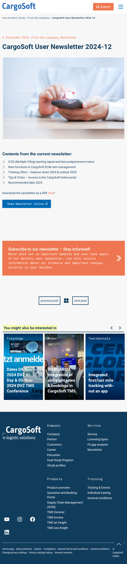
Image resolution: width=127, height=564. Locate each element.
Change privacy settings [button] (14, 552)
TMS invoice (55, 517)
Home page (8, 549)
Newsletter (94, 449)
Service (92, 434)
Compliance (49, 549)
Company (53, 434)
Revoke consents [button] (63, 552)
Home (21, 18)
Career (51, 449)
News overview (66, 300)
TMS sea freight (57, 528)
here (51, 193)
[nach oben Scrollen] (119, 544)
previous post (49, 300)
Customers (54, 444)
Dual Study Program (60, 460)
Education (53, 455)
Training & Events (98, 487)
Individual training (99, 492)
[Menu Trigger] (121, 6)
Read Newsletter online (25, 204)
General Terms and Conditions (73, 549)
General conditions (99, 498)
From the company (39, 18)
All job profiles (56, 465)
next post (80, 300)
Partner (52, 439)
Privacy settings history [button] (41, 552)
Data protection (24, 549)
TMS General (55, 512)
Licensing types (97, 439)
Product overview (58, 487)
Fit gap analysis (97, 444)
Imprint (38, 549)
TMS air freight (57, 522)
